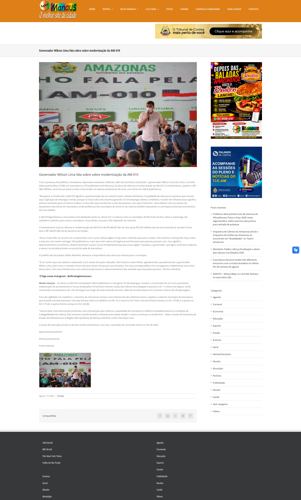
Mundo (217, 361)
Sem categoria (220, 404)
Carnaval (217, 304)
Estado (60, 395)
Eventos (217, 340)
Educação (218, 318)
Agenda (217, 297)
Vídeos (216, 411)
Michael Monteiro (222, 354)
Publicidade (219, 382)
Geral (215, 347)
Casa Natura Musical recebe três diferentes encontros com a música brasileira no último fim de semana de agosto (236, 263)
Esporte (217, 325)
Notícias (217, 375)
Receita (216, 389)
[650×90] (208, 24)
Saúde (216, 397)
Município (218, 368)
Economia (218, 311)
